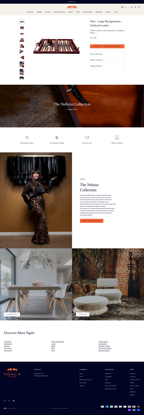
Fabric (78, 12)
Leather (53, 344)
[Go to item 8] (22, 64)
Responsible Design (85, 380)
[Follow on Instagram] (5, 401)
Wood (53, 348)
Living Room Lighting (105, 348)
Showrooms (83, 383)
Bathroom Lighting (104, 346)
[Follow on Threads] (9, 401)
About (116, 12)
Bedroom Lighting (104, 350)
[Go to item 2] (22, 27)
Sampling (108, 383)
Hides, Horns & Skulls (57, 342)
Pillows (70, 12)
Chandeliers (12, 314)
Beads (53, 346)
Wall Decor (99, 12)
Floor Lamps (8, 348)
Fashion (108, 12)
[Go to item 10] (22, 79)
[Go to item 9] (22, 72)
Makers (132, 395)
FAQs (106, 380)
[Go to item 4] (22, 39)
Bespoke (132, 392)
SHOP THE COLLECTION (91, 221)
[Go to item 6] (22, 51)
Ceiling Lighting (103, 342)
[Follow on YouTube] (13, 401)
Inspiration (108, 373)
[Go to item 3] (22, 33)
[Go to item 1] (22, 21)
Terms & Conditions (111, 386)
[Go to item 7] (22, 57)
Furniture (48, 12)
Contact (81, 386)
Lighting (39, 12)
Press (81, 376)
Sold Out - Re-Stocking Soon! (107, 46)
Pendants (7, 346)
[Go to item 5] (22, 45)
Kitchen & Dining (59, 12)
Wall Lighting (102, 344)
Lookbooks (108, 376)
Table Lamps (8, 350)
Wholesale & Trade (110, 389)
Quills (53, 350)
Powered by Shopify (63, 408)
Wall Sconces (8, 344)
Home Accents (87, 12)
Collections (29, 12)
